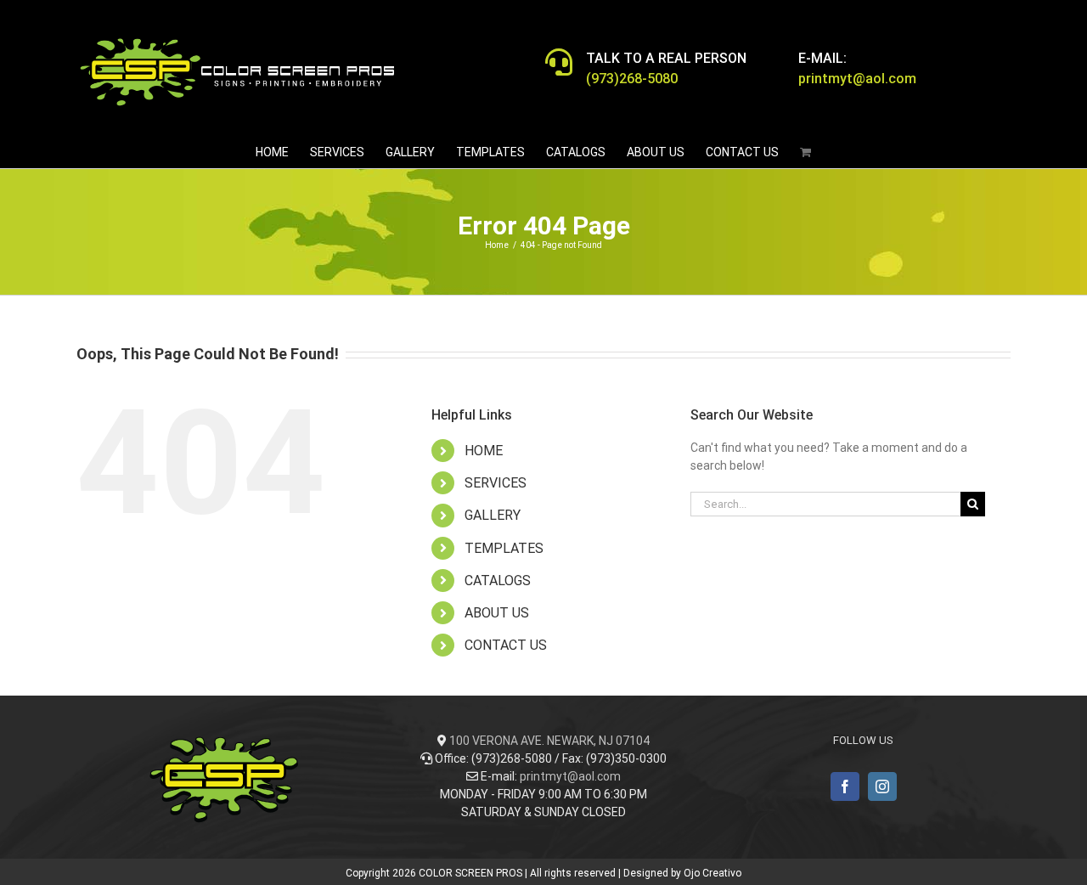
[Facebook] (845, 786)
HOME (484, 450)
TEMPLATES (504, 548)
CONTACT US (506, 645)
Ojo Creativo (712, 873)
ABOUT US (497, 613)
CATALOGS (498, 580)
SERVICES (496, 483)
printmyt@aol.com (570, 776)
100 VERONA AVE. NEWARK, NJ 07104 (549, 740)
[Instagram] (882, 786)
